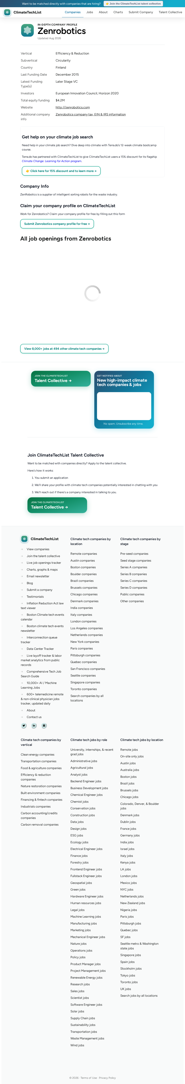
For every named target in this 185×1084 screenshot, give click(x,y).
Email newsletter (38, 576)
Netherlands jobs (132, 896)
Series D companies (133, 587)
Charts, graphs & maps (42, 569)
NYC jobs (126, 889)
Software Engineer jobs (86, 1004)
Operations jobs (81, 950)
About (103, 12)
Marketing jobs (80, 930)
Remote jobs (129, 749)
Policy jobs (77, 957)
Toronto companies (83, 689)
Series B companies (133, 574)
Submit (141, 12)
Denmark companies (84, 601)
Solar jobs (77, 1011)
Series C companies (133, 581)
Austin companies (82, 560)
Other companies (132, 601)
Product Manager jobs (85, 964)
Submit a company (39, 590)
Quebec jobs (129, 930)
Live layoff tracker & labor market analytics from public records (41, 660)
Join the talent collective (43, 556)
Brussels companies (83, 587)
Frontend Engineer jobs (86, 869)
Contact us (34, 717)
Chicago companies (84, 594)
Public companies (132, 594)
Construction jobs (82, 815)
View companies (38, 549)
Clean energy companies (37, 754)
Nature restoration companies (41, 786)
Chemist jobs (79, 801)
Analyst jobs (78, 774)
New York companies (84, 642)
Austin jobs (128, 763)
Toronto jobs (129, 982)
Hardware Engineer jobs (86, 896)
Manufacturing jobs (83, 923)
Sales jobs (77, 991)
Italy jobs (126, 856)
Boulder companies (83, 574)
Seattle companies (83, 675)
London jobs (128, 876)
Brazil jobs (127, 783)
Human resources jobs (85, 903)
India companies (81, 608)
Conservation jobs (82, 808)
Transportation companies (38, 761)
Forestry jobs (79, 862)
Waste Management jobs (87, 1038)
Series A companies (133, 567)
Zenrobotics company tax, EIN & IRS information (91, 114)
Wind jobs (77, 1045)
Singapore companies (85, 682)
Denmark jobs (129, 815)
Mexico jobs (128, 883)
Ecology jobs (79, 842)
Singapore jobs (130, 955)
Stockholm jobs (131, 968)
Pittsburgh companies (85, 655)
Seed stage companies (135, 560)
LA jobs (125, 869)
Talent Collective (170, 12)
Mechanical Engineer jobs (87, 937)
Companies (73, 12)
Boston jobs (128, 776)
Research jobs (80, 984)
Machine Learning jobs (85, 916)
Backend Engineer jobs (85, 781)
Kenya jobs (127, 862)
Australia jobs (129, 770)
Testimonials (35, 596)
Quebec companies (83, 662)
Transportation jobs (83, 1031)
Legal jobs (77, 910)
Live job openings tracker (44, 562)
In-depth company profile (58, 24)
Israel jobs (127, 849)
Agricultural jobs (81, 767)
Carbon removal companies (40, 824)
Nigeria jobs (128, 910)
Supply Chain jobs (82, 1018)
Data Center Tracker (40, 649)
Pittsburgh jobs (130, 923)
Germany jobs (130, 835)
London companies (83, 621)
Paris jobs (127, 916)
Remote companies (83, 553)
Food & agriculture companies (41, 768)
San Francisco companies (87, 669)
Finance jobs (79, 856)
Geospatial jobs (81, 883)
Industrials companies (36, 806)
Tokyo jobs (127, 975)
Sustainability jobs (82, 1025)
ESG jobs (76, 835)
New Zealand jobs (132, 903)
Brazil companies (82, 581)
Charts (118, 12)
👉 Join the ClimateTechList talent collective (133, 3)
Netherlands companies (86, 635)
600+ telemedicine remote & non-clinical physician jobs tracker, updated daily (42, 698)
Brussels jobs (129, 790)
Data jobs (77, 822)
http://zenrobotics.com (73, 107)
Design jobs (78, 828)
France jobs (128, 828)
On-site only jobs (132, 756)
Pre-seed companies (134, 553)
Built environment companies (40, 793)
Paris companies (81, 648)
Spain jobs (127, 962)
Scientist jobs (79, 998)
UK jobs (125, 989)
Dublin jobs (128, 822)
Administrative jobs (83, 761)
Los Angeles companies (86, 628)
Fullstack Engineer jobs (86, 876)
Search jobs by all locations (139, 995)
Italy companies (81, 614)
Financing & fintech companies (41, 799)
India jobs (127, 842)
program (51, 161)
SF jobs (125, 937)
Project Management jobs (88, 970)
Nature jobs (78, 943)
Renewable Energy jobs (86, 977)
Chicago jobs (129, 797)
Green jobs (77, 889)
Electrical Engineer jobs (86, 849)
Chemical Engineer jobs (86, 795)
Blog (30, 583)
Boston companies (83, 567)
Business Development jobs (89, 788)
